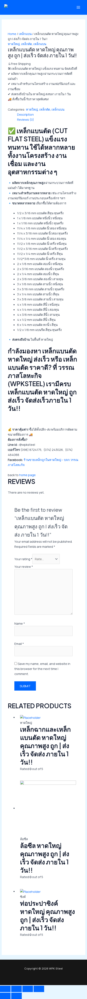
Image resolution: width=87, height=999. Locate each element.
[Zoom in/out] (5, 989)
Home (12, 34)
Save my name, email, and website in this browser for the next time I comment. (42, 669)
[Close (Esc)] (39, 989)
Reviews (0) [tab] (25, 119)
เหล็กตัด (26, 44)
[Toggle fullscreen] (16, 989)
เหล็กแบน (25, 34)
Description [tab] (25, 114)
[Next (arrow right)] (16, 996)
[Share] (27, 989)
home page (27, 475)
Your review (23, 566)
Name (19, 623)
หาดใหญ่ (14, 44)
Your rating (23, 559)
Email (19, 643)
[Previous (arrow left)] (5, 996)
